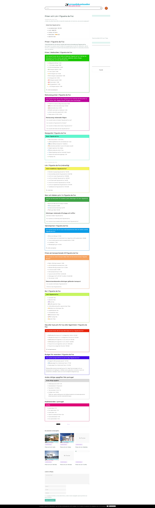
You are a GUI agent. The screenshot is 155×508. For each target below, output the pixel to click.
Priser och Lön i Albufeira (81, 447)
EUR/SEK (94, 65)
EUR (101, 38)
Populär (101, 70)
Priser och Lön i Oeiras (65, 447)
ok (107, 506)
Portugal (48, 444)
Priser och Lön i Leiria (50, 447)
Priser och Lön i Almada (66, 464)
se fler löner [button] (50, 190)
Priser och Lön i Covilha (81, 464)
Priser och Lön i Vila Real (51, 464)
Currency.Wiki (106, 65)
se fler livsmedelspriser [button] (53, 89)
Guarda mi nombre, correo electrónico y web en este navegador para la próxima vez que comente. (66, 496)
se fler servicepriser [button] (52, 247)
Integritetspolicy (112, 506)
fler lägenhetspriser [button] (52, 349)
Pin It (68, 424)
